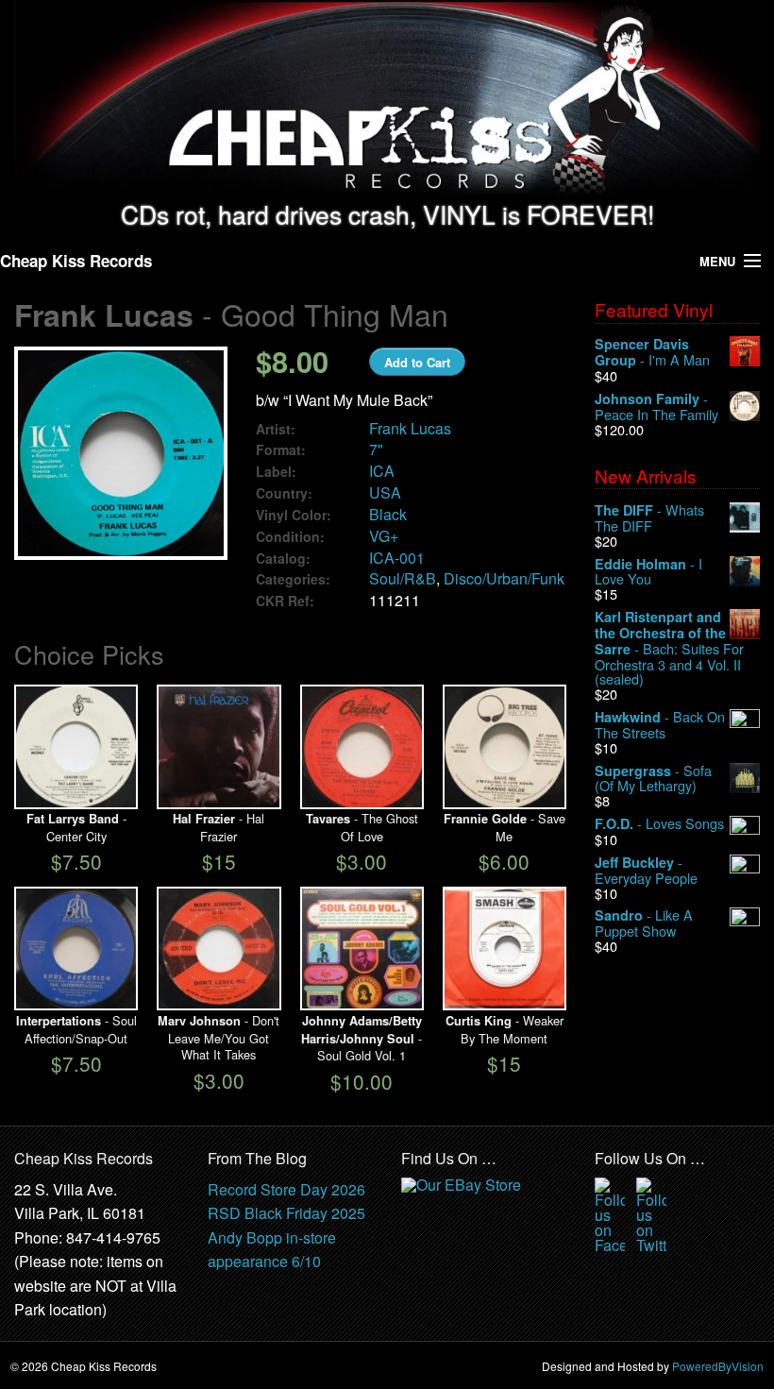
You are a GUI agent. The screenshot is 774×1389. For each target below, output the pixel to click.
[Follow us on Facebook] (610, 1213)
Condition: (290, 537)
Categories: (293, 579)
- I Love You (648, 571)
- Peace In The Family (656, 406)
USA (385, 492)
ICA (382, 471)
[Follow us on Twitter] (651, 1213)
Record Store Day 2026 (286, 1189)
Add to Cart (417, 362)
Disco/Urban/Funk (504, 578)
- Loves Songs (659, 824)
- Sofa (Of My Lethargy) (653, 778)
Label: (276, 472)
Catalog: (283, 558)
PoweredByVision (718, 1366)
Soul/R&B (402, 578)
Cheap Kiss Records (76, 260)
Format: (281, 450)
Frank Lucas (410, 428)
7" (376, 449)
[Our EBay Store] (463, 1201)
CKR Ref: (285, 601)
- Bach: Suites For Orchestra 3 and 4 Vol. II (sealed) (669, 647)
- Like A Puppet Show (644, 923)
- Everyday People (646, 870)
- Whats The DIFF (649, 518)
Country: (284, 493)
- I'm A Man (652, 352)
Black (388, 514)
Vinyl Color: (293, 515)
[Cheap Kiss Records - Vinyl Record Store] (387, 100)
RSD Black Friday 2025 (286, 1213)
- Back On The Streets (660, 724)
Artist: (275, 429)
